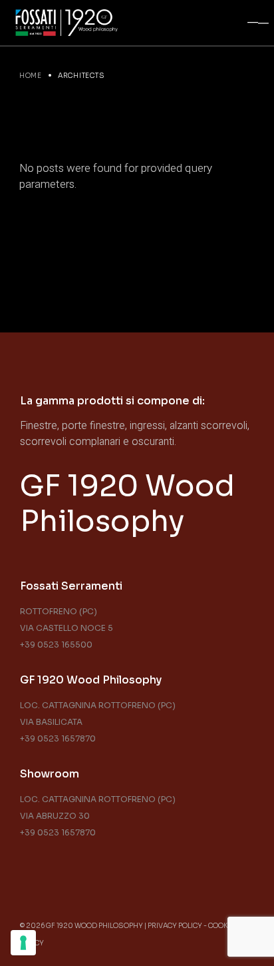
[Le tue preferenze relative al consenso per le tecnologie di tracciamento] (23, 942)
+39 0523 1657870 (58, 738)
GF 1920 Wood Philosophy (127, 503)
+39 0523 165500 (56, 645)
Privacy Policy (175, 925)
